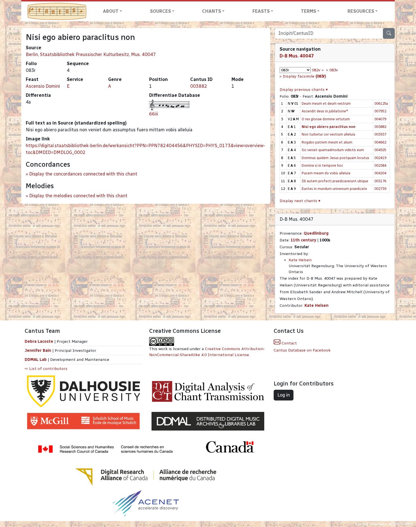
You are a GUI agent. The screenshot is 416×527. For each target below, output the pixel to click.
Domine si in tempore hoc (322, 165)
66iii (153, 114)
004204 (380, 173)
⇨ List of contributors (46, 368)
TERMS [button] (308, 11)
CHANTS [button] (211, 11)
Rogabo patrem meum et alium (327, 142)
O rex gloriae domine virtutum (326, 119)
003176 (380, 181)
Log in (283, 395)
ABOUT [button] (111, 11)
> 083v (332, 70)
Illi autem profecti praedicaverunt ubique (335, 181)
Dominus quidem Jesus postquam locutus (335, 158)
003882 (198, 86)
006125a (381, 103)
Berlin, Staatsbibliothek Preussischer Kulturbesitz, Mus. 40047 (91, 54)
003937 (380, 134)
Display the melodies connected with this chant (78, 195)
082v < (318, 70)
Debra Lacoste (39, 341)
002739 (380, 189)
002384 (380, 165)
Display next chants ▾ (300, 200)
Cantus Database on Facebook (302, 350)
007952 (380, 111)
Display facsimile (304, 76)
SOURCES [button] (160, 11)
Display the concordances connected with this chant (83, 174)
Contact (288, 343)
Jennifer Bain (38, 350)
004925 (380, 150)
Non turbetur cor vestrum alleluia (328, 134)
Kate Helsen (300, 260)
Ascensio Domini (43, 86)
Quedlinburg (316, 233)
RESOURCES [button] (361, 11)
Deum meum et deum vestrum (326, 103)
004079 (380, 119)
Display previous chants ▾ (304, 89)
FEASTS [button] (261, 11)
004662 (380, 142)
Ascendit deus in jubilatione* (325, 111)
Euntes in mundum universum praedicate (334, 189)
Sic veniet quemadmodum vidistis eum (333, 150)
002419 (380, 158)
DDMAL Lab (36, 359)
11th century (303, 240)
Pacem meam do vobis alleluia (326, 173)
